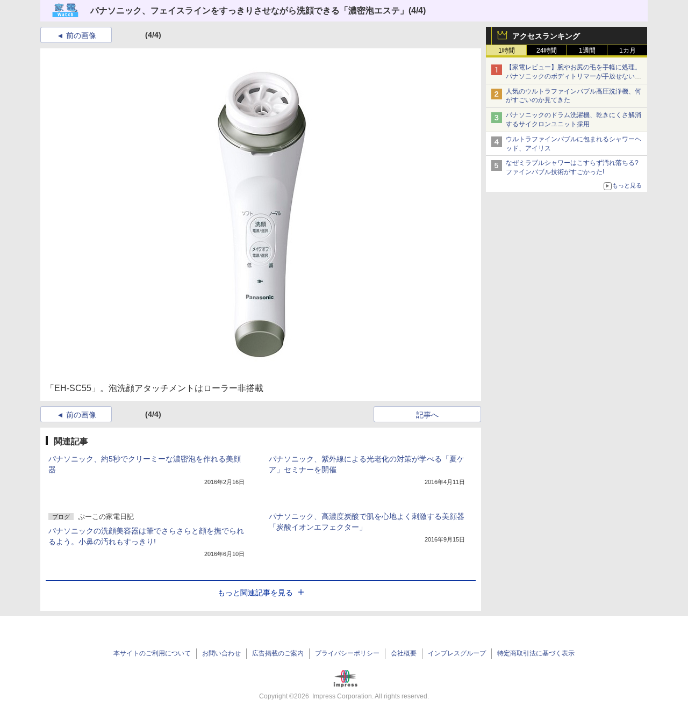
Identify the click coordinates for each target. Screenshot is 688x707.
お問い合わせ (221, 653)
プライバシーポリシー (347, 653)
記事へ (427, 414)
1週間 (587, 50)
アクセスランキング (546, 36)
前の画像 (81, 35)
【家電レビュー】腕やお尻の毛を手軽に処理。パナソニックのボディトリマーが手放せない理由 (573, 76)
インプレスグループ (457, 653)
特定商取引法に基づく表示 (536, 653)
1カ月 (627, 50)
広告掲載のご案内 (278, 653)
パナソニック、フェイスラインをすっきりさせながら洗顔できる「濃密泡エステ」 (249, 10)
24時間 (546, 50)
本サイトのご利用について (152, 653)
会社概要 (404, 653)
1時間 (506, 50)
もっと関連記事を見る (255, 592)
